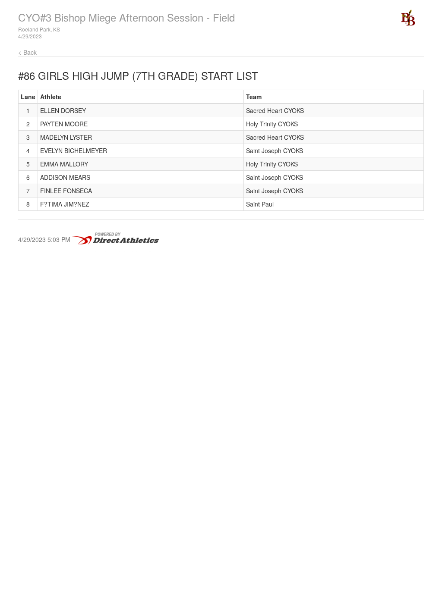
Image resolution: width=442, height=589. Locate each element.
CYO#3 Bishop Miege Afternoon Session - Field (126, 17)
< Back (27, 52)
